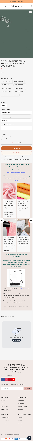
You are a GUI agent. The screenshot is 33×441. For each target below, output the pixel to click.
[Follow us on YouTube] (13, 379)
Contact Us (3, 403)
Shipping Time (21, 400)
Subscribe (27, 388)
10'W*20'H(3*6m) (19, 91)
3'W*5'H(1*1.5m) (6, 81)
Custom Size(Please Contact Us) (10, 95)
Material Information (22, 406)
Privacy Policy (4, 423)
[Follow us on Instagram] (6, 379)
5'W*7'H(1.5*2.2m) (6, 85)
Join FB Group (4, 409)
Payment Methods (5, 420)
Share (2, 72)
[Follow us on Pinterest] (10, 379)
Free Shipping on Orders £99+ (16, 1)
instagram (14, 178)
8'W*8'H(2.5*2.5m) (19, 88)
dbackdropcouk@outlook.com (16, 172)
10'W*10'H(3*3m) (6, 91)
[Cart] (30, 6)
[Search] (5, 6)
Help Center (20, 417)
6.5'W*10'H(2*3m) (6, 88)
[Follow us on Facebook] (3, 379)
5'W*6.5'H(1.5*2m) (18, 81)
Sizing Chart (20, 409)
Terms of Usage (4, 426)
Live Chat (20, 420)
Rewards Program (5, 417)
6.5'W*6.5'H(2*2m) (19, 85)
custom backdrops (22, 288)
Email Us (20, 423)
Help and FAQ (4, 406)
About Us (3, 400)
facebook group (9, 157)
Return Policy (21, 403)
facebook (16, 180)
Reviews (20, 426)
